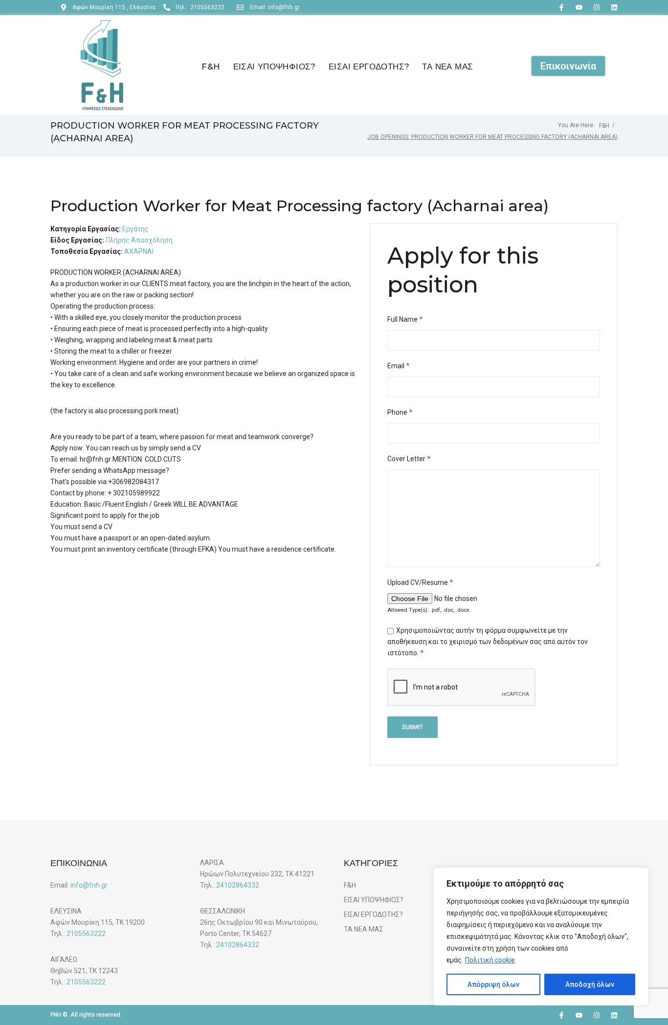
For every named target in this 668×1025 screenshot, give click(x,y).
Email (398, 366)
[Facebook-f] (561, 7)
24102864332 (237, 885)
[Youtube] (579, 7)
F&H (604, 125)
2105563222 (86, 933)
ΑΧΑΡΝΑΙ (139, 251)
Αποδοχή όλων (589, 984)
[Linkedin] (614, 7)
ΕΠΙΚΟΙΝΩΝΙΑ (78, 863)
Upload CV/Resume (420, 582)
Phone (399, 412)
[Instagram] (596, 7)
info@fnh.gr (89, 885)
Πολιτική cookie (490, 960)
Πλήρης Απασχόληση (139, 240)
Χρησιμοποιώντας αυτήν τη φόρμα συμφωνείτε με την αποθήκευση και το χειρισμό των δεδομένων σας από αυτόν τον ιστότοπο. (487, 641)
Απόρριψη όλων (493, 984)
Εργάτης (135, 229)
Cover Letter (408, 459)
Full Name (405, 319)
